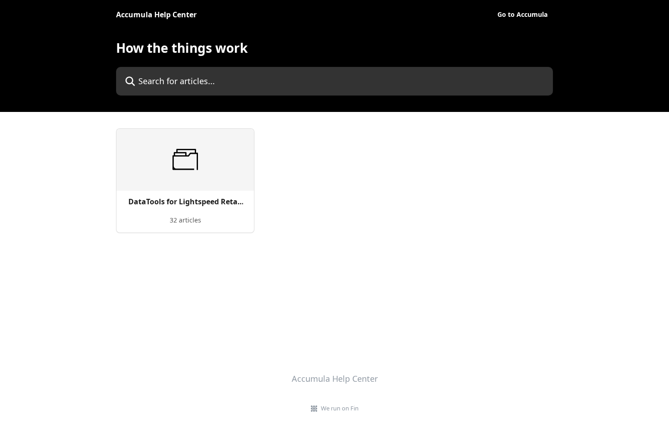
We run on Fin (340, 408)
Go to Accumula (522, 14)
